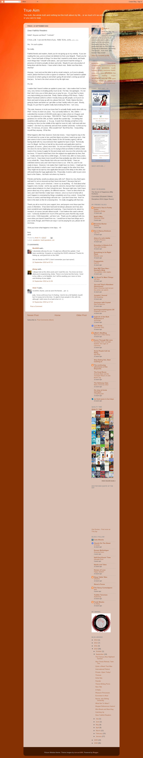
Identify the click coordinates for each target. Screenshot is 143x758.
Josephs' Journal (100, 295)
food (93, 68)
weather (99, 83)
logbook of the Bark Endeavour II (101, 317)
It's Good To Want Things (103, 277)
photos (108, 73)
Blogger (95, 752)
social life (106, 78)
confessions (96, 66)
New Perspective (99, 304)
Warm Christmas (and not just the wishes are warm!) (103, 289)
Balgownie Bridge (99, 211)
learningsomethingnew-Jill (104, 309)
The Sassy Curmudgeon (103, 588)
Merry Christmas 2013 (101, 385)
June (98, 722)
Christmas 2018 (99, 218)
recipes (113, 75)
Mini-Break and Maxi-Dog (104, 709)
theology (95, 81)
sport (114, 78)
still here (96, 279)
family (113, 66)
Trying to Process (99, 240)
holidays (94, 70)
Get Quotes (96, 529)
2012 (96, 643)
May (97, 725)
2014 (96, 640)
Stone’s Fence (99, 584)
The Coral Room (100, 372)
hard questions (46, 240)
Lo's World (98, 326)
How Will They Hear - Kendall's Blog (102, 269)
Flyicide (98, 681)
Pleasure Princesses (102, 693)
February (99, 733)
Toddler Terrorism (100, 595)
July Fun (97, 233)
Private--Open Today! (103, 672)
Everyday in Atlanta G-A (103, 245)
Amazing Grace (99, 552)
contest (104, 66)
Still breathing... (99, 297)
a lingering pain (99, 394)
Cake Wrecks (99, 540)
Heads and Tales (100, 564)
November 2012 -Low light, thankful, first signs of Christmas (102, 343)
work (109, 83)
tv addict (108, 81)
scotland (96, 78)
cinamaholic (111, 63)
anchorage (97, 320)
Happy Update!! (99, 572)
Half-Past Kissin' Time (102, 557)
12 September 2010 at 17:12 (43, 302)
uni (53, 240)
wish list (105, 83)
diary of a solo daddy (102, 238)
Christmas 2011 (99, 327)
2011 (96, 646)
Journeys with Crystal (102, 302)
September (100, 654)
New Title (98, 687)
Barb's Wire (98, 216)
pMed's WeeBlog (100, 333)
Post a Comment (36, 306)
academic (36, 240)
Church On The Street (102, 543)
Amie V (35, 288)
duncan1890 (78, 752)
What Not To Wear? (102, 703)
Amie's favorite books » (109, 481)
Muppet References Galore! (105, 706)
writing (113, 83)
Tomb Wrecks (99, 602)
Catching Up (99, 712)
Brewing (96, 225)
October (99, 651)
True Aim (31, 10)
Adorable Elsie (98, 559)
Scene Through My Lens (103, 340)
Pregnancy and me (100, 311)
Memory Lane (98, 256)
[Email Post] (51, 238)
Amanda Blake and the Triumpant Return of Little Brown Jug (102, 375)
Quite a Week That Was (103, 666)
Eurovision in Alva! (101, 696)
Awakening (97, 597)
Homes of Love (99, 570)
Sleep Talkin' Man (100, 577)
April (97, 727)
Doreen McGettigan (101, 550)
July (97, 719)
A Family (97, 545)
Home (57, 315)
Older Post (81, 315)
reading (104, 75)
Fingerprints (98, 261)
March (98, 730)
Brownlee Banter (100, 224)
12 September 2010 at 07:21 (43, 262)
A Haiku (98, 690)
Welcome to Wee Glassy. (102, 335)
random (95, 75)
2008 (96, 743)
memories (106, 70)
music (113, 70)
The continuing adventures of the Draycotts (100, 367)
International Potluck (102, 669)
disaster (108, 66)
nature (94, 73)
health (113, 68)
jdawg (35, 269)
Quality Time (97, 409)
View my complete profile (100, 55)
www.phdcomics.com (101, 160)
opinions (98, 73)
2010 (96, 649)
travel (101, 81)
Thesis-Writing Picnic (102, 684)
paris (102, 73)
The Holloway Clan (101, 383)
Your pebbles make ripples (102, 272)
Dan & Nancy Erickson (102, 231)
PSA (114, 73)
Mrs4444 (36, 248)
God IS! (96, 263)
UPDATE (97, 579)
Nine (95, 589)
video (94, 83)
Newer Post (33, 315)
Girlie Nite (98, 678)
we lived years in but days (104, 399)
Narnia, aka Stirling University (102, 699)
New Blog (97, 354)
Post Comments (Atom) (45, 320)
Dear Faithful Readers (103, 715)
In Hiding (97, 604)
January (99, 736)
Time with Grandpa (100, 247)
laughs (100, 70)
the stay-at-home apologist (100, 391)
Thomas (98, 675)
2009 (96, 740)
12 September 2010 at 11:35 (43, 281)
